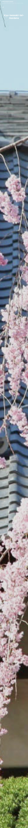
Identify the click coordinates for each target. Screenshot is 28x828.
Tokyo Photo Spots (7, 1)
